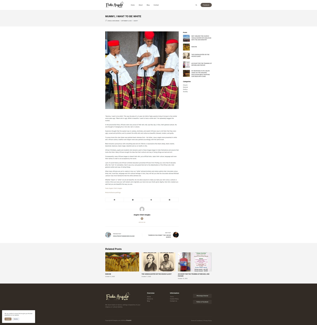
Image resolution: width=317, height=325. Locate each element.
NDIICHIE (194, 46)
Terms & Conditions (197, 320)
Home (133, 5)
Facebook (206, 5)
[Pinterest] (151, 200)
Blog (148, 5)
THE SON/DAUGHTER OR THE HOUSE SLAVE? (157, 274)
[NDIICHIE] (186, 47)
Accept (8, 319)
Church (185, 85)
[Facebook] (114, 200)
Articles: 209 (142, 222)
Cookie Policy (174, 299)
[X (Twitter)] (133, 200)
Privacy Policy (208, 320)
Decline (16, 319)
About (141, 5)
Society (136, 20)
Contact (156, 5)
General (185, 87)
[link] (113, 188)
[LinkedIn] (169, 200)
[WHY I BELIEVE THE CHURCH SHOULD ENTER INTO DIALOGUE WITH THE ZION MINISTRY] (186, 38)
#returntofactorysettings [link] (113, 192)
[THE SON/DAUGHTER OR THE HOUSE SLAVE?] (186, 55)
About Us (150, 299)
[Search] (196, 5)
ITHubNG (128, 320)
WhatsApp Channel (202, 295)
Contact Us (173, 301)
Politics (185, 89)
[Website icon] (142, 218)
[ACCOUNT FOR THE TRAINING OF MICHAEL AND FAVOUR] (186, 64)
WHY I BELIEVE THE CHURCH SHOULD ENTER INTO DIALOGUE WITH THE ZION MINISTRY (201, 37)
